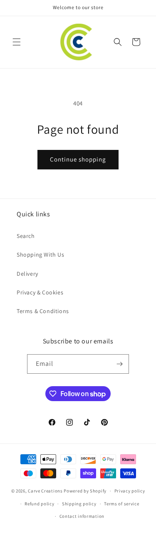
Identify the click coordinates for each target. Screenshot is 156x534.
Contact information (81, 516)
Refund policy (39, 504)
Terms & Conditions (43, 311)
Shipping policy (79, 504)
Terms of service (121, 504)
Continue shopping (78, 159)
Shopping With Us (40, 254)
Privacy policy (129, 491)
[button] (16, 42)
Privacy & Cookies (40, 292)
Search (26, 236)
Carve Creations (45, 491)
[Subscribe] (119, 364)
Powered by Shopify (85, 491)
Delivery (27, 273)
